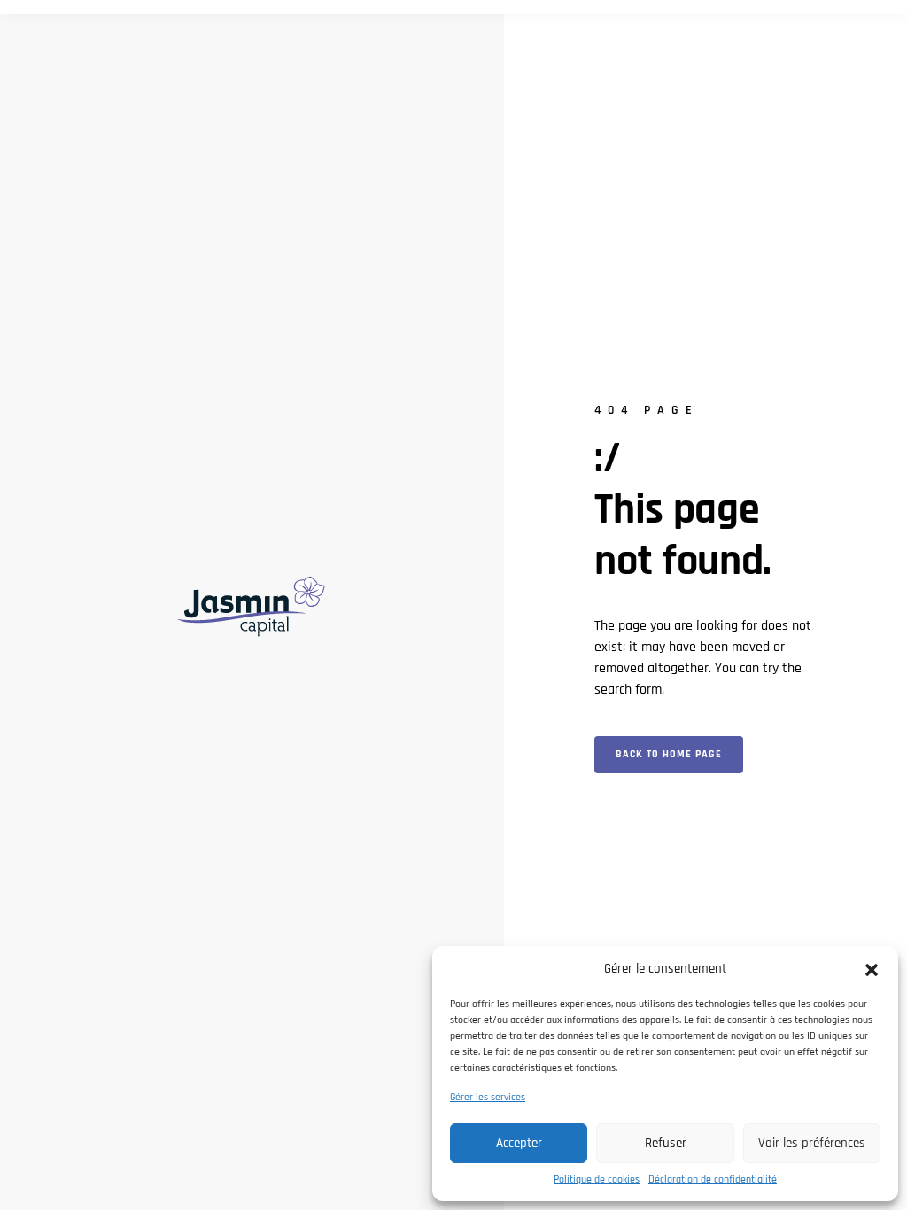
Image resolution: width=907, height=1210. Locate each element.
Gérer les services (487, 1097)
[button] (871, 969)
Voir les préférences (811, 1143)
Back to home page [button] (669, 754)
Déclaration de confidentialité (712, 1179)
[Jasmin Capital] (251, 604)
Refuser (665, 1143)
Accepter (519, 1143)
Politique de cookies (597, 1179)
